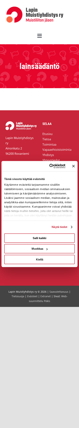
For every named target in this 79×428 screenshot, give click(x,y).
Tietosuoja (18, 296)
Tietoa (46, 139)
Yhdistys (48, 155)
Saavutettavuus (58, 291)
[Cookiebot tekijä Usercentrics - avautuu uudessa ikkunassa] (49, 166)
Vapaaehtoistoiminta (56, 150)
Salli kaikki (39, 238)
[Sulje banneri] (73, 166)
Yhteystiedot (51, 160)
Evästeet (32, 296)
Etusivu (47, 134)
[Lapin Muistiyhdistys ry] (35, 7)
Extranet (45, 296)
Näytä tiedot (59, 226)
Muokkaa (37, 248)
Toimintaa (49, 144)
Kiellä (39, 259)
